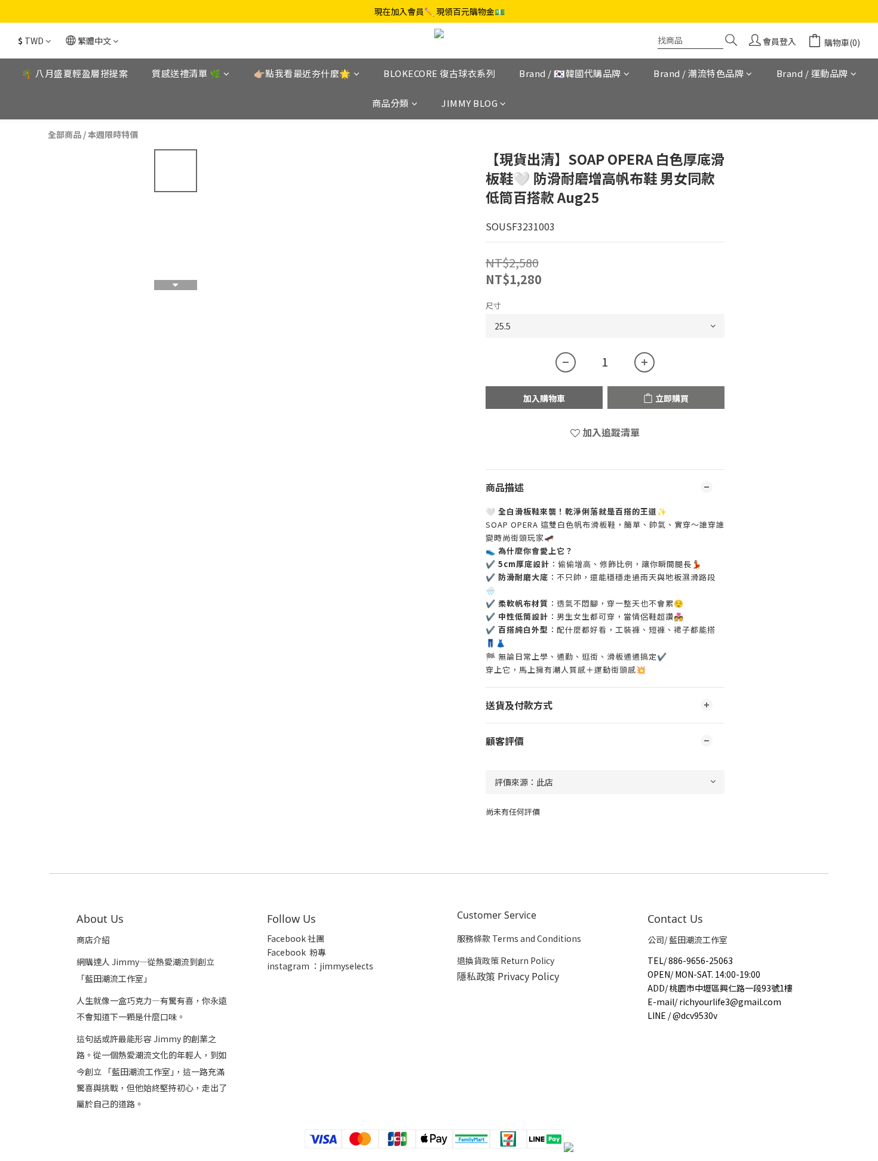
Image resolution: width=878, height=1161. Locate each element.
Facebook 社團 (296, 938)
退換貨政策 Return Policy (505, 960)
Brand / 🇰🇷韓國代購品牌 (570, 73)
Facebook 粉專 (296, 952)
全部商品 (64, 134)
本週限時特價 (113, 134)
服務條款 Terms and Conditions (519, 938)
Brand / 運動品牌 (812, 73)
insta (277, 966)
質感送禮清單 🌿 (186, 73)
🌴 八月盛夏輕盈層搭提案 (75, 73)
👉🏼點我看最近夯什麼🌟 (302, 73)
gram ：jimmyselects (330, 966)
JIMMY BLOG (469, 103)
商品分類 (390, 103)
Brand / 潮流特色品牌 (698, 73)
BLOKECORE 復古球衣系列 (439, 73)
